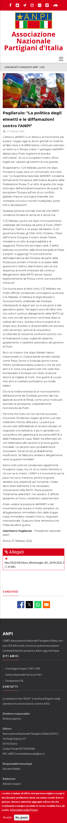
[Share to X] (29, 604)
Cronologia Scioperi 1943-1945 (23, 668)
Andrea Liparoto (12, 718)
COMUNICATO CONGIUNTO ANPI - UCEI (24, 67)
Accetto (7, 817)
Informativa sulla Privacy (24, 810)
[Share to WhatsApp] (37, 604)
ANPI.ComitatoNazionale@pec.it (26, 753)
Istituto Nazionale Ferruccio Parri (24, 674)
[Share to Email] (46, 604)
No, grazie (22, 817)
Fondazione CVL (15, 680)
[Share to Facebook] (20, 604)
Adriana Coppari (12, 783)
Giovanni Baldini (11, 768)
